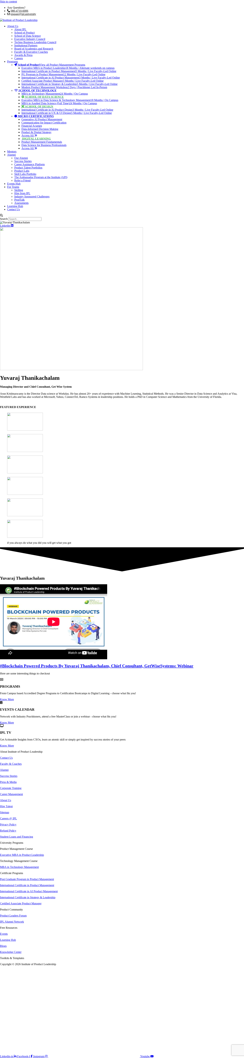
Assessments (21, 202)
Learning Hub (15, 206)
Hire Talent (6, 806)
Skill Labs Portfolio (25, 174)
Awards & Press (23, 55)
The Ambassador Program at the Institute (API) (40, 177)
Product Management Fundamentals (41, 141)
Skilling (18, 190)
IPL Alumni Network (12, 921)
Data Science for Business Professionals (43, 145)
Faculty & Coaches (11, 763)
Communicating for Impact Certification (43, 122)
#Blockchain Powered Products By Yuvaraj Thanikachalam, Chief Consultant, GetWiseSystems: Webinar (96, 666)
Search (4, 218)
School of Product (24, 32)
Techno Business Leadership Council (35, 42)
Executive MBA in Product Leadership (22, 854)
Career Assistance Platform (29, 164)
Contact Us (13, 209)
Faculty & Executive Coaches (31, 51)
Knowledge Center (10, 952)
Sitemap (4, 812)
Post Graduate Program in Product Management (27, 879)
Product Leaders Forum (13, 915)
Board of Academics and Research (33, 48)
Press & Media (8, 782)
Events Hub (14, 183)
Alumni (11, 154)
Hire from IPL (22, 193)
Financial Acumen (31, 125)
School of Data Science (27, 35)
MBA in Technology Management (19, 867)
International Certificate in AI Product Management (29, 891)
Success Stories (23, 161)
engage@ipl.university (23, 14)
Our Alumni (21, 157)
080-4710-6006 (19, 10)
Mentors (11, 151)
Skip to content (8, 1)
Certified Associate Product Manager (20, 903)
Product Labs (21, 170)
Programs (12, 61)
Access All (27, 135)
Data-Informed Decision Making (39, 129)
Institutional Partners (25, 45)
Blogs (3, 945)
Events (4, 933)
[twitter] (94, 1056)
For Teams (13, 186)
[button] (122, 215)
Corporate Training (10, 788)
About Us (12, 26)
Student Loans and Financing (16, 836)
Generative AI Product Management (41, 119)
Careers (18, 58)
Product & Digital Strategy (36, 132)
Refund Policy (8, 830)
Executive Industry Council (29, 39)
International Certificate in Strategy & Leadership (27, 897)
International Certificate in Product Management (27, 885)
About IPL (20, 29)
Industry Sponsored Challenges (31, 196)
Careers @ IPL (8, 818)
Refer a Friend (22, 180)
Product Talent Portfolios (28, 167)
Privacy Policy (8, 824)
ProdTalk (19, 199)
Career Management (11, 794)
